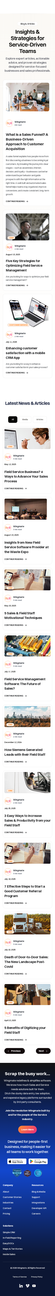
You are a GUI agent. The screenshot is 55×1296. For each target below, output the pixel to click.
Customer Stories (12, 1197)
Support (36, 1197)
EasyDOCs (8, 1243)
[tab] (12, 419)
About (6, 1191)
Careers (36, 1213)
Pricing (6, 1213)
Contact (7, 1208)
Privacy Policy (36, 1277)
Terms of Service (20, 1277)
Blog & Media (38, 1191)
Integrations (38, 1202)
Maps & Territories (13, 1248)
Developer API (39, 1208)
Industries (8, 1202)
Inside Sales (9, 1254)
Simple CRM (9, 1232)
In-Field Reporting (12, 1237)
